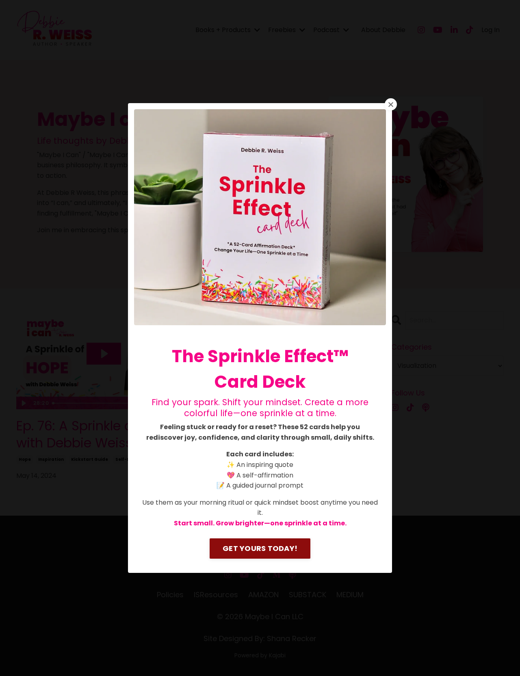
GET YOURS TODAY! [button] (260, 548)
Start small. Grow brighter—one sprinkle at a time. (260, 523)
